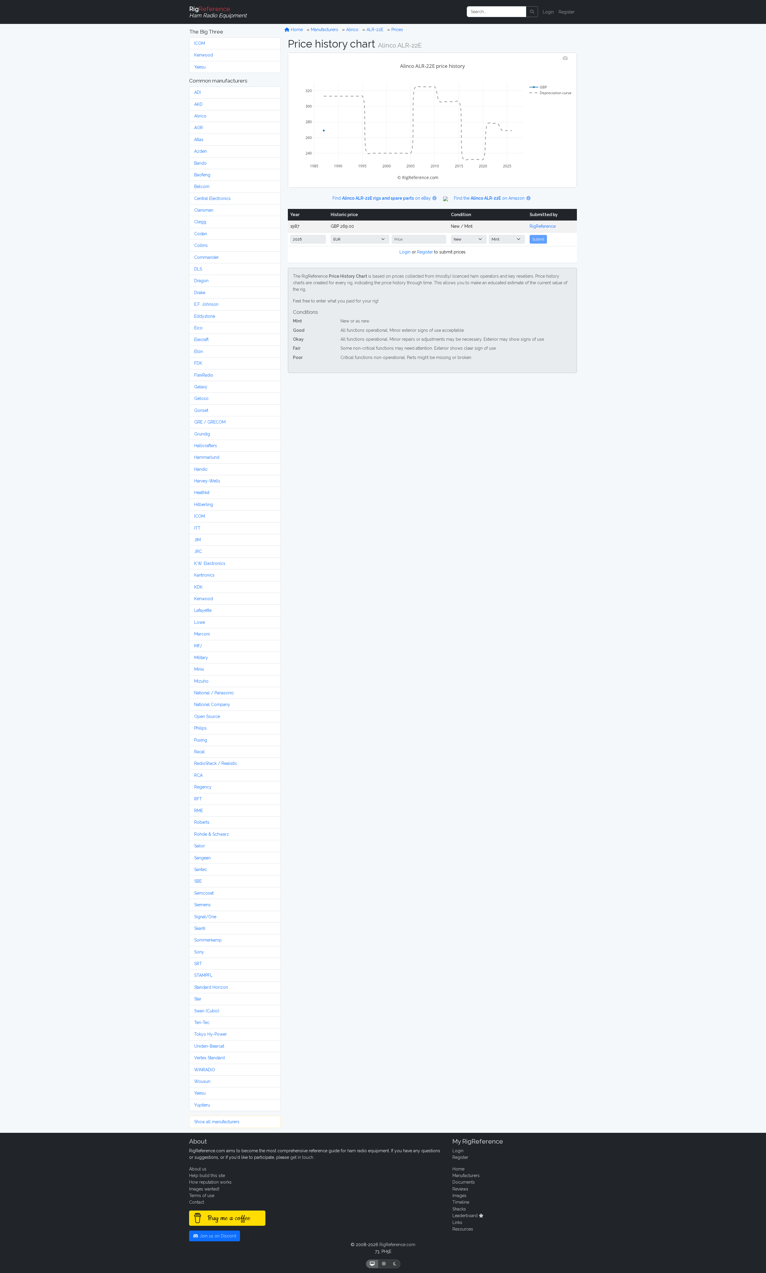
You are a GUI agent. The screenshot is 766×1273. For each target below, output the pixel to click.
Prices (397, 29)
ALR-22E (375, 29)
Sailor (199, 845)
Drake (199, 292)
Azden (200, 151)
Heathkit (201, 492)
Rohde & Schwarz (211, 834)
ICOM (199, 43)
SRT (198, 963)
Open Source (207, 716)
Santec (200, 869)
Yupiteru (202, 1105)
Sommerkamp (208, 940)
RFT (198, 799)
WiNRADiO (204, 1069)
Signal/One (205, 916)
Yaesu (200, 67)
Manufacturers (324, 29)
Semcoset (204, 893)
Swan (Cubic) (206, 1010)
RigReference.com (397, 1244)
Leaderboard (465, 1215)
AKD (198, 104)
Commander (206, 257)
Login (548, 12)
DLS (198, 269)
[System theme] (372, 1264)
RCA (198, 775)
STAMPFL (203, 975)
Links (457, 1222)
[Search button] (532, 11)
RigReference (543, 226)
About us (197, 1169)
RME (198, 810)
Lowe (199, 622)
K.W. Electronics (209, 563)
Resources (462, 1229)
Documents (463, 1182)
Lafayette (203, 610)
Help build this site (207, 1175)
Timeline (460, 1202)
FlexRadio (203, 375)
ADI (197, 92)
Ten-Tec (201, 1022)
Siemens (202, 904)
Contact (196, 1202)
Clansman (203, 210)
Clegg (200, 221)
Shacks (459, 1209)
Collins (201, 245)
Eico (198, 327)
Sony (199, 952)
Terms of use (201, 1195)
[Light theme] (384, 1264)
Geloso (201, 398)
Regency (203, 787)
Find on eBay (382, 198)
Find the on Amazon (490, 198)
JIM (197, 539)
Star (197, 999)
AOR (198, 127)
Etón (198, 351)
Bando (200, 163)
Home (296, 29)
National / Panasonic (214, 692)
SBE (198, 881)
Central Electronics (212, 198)
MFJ (198, 646)
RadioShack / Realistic (215, 763)
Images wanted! (204, 1189)
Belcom (201, 186)
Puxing (200, 740)
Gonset (201, 410)
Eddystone (204, 316)
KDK (198, 587)
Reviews (460, 1189)
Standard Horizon (211, 987)
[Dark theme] (395, 1264)
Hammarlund (206, 457)
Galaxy (200, 386)
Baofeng (202, 174)
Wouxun (202, 1081)
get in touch (301, 1157)
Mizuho (201, 681)
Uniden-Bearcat (209, 1046)
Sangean (202, 857)
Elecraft (201, 339)
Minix (199, 669)
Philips (200, 728)
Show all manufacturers (216, 1121)
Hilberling (203, 504)
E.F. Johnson (206, 304)
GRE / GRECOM (210, 422)
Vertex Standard (209, 1057)
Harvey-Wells (207, 481)
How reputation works (210, 1182)
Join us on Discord (217, 1236)
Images (459, 1195)
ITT (197, 528)
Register (566, 12)
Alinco (200, 116)
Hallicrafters (205, 445)
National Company (212, 704)
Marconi (202, 634)
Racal (199, 751)
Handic (201, 469)
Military (201, 657)
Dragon (201, 280)
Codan (200, 233)
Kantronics (204, 575)
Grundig (202, 434)
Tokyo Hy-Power (210, 1034)
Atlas (198, 139)
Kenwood (203, 55)
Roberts (201, 822)
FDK (198, 363)
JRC (198, 551)
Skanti (199, 928)
